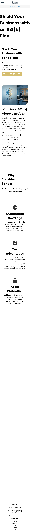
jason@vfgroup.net (15, 515)
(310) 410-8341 (17, 507)
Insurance (15, 527)
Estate (15, 525)
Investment (15, 523)
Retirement (15, 521)
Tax (15, 529)
